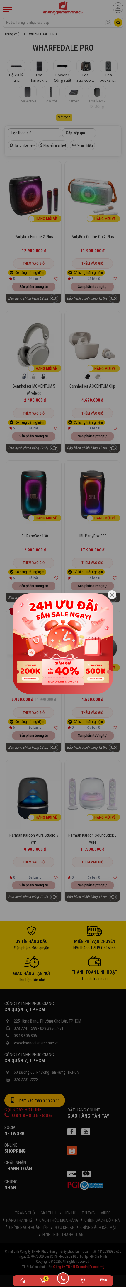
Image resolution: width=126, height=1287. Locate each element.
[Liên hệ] (83, 1280)
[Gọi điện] (63, 1280)
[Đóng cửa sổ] (112, 594)
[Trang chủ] (23, 1280)
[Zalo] (103, 1280)
